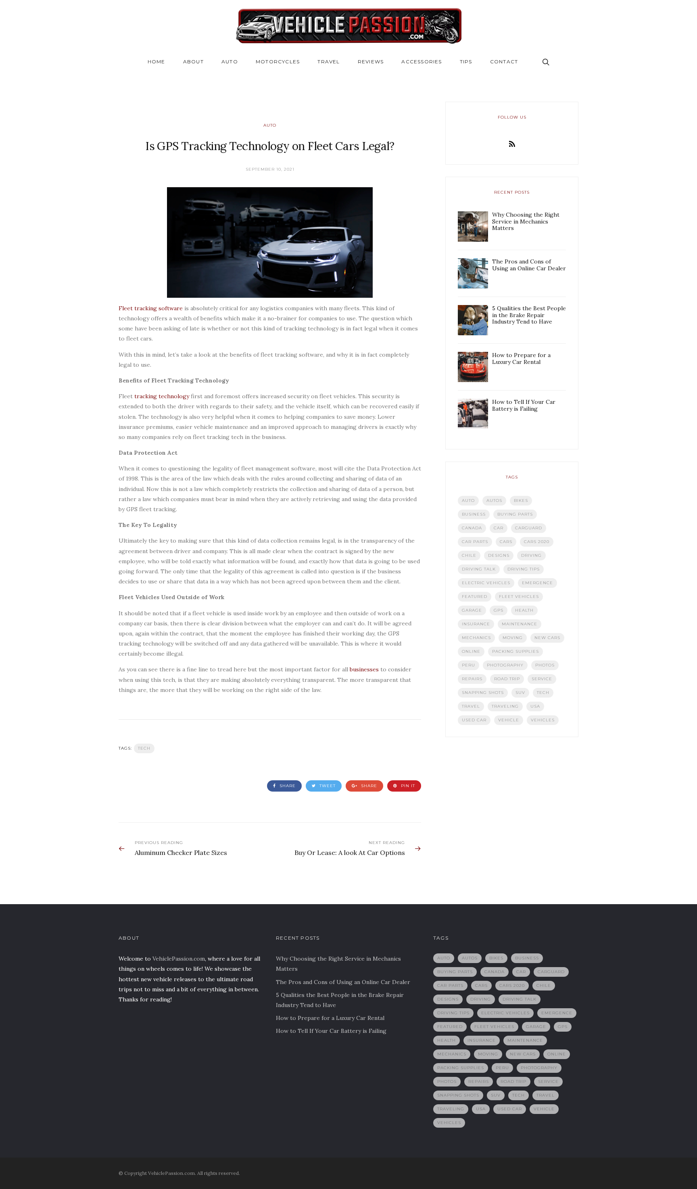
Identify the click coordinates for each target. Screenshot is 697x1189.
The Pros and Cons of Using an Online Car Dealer (343, 982)
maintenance (519, 624)
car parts (475, 541)
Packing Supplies (515, 651)
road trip (507, 678)
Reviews (371, 62)
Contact (504, 62)
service (542, 678)
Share (287, 785)
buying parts (515, 514)
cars (506, 541)
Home (156, 62)
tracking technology (161, 396)
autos (494, 500)
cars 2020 (536, 541)
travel (471, 706)
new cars (547, 637)
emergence (537, 582)
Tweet (327, 785)
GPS (498, 610)
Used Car (474, 720)
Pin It (407, 785)
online (471, 651)
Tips (466, 62)
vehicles (543, 720)
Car (498, 528)
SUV (520, 692)
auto (468, 500)
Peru (468, 665)
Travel (328, 62)
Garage (472, 610)
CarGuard (528, 528)
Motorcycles (278, 62)
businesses (364, 669)
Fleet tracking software (151, 308)
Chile (469, 555)
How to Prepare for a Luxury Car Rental (330, 1018)
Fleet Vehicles (519, 596)
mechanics (476, 637)
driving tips (523, 569)
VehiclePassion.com (178, 958)
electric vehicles (486, 582)
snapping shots (483, 692)
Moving (513, 637)
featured (474, 596)
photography (505, 665)
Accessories (421, 62)
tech (144, 748)
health (524, 610)
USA (535, 706)
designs (498, 555)
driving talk (479, 569)
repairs (472, 678)
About (193, 62)
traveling (505, 706)
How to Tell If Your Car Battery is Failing (331, 1030)
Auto (229, 62)
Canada (472, 528)
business (474, 514)
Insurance (476, 624)
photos (545, 665)
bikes (521, 500)
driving (531, 555)
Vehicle (508, 720)
